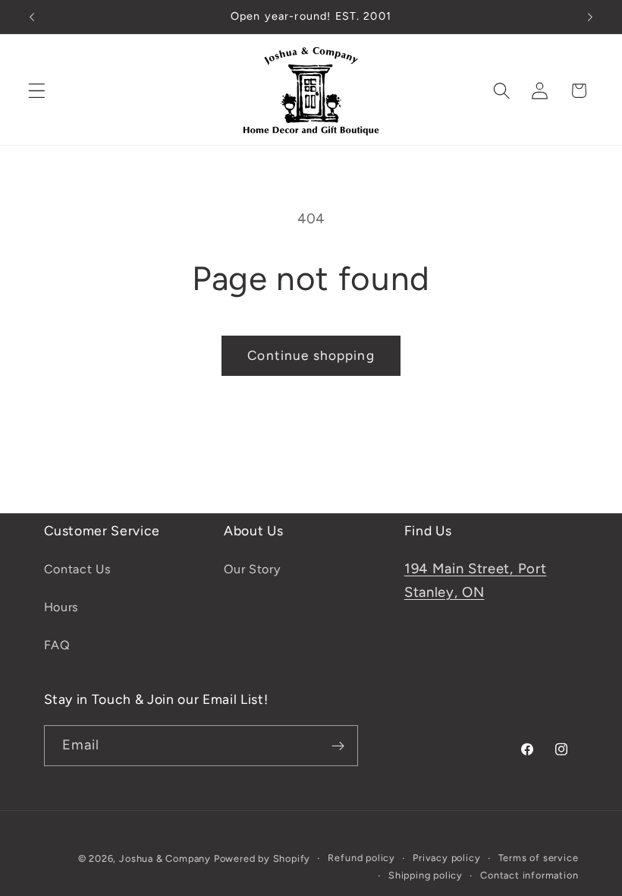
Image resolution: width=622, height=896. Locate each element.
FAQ (57, 645)
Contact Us (78, 569)
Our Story (252, 569)
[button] (36, 90)
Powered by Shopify (262, 858)
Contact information (529, 875)
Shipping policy (425, 875)
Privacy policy (446, 857)
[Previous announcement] (32, 16)
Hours (61, 607)
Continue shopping (311, 355)
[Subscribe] (338, 745)
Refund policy (361, 857)
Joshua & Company (165, 858)
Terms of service (538, 857)
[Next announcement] (590, 16)
